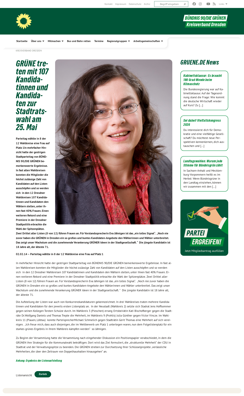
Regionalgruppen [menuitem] (117, 41)
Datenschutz (135, 3)
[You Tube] (208, 4)
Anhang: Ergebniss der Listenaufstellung (39, 360)
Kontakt (109, 3)
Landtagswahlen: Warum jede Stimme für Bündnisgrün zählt (203, 163)
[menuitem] (109, 4)
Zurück (43, 374)
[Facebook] (194, 4)
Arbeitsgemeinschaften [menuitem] (146, 41)
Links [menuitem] (221, 3)
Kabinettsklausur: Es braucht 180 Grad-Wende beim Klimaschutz (202, 80)
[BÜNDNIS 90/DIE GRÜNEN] (24, 21)
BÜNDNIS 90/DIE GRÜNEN (205, 18)
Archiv (147, 3)
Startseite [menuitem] (21, 41)
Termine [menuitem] (98, 41)
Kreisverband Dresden (29, 50)
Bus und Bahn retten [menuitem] (79, 41)
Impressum (120, 3)
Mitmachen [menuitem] (54, 41)
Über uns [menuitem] (36, 41)
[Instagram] (200, 4)
